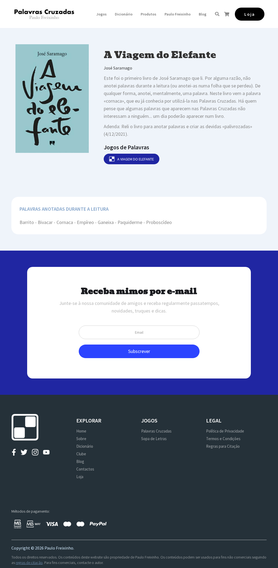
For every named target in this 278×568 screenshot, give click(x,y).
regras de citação (29, 562)
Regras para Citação (223, 446)
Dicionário (123, 14)
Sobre (81, 438)
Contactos (85, 469)
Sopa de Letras (154, 438)
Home (81, 431)
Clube (81, 453)
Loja (79, 476)
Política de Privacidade (225, 431)
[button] (101, 14)
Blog (202, 14)
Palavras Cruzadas (156, 431)
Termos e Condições (223, 438)
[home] (44, 14)
